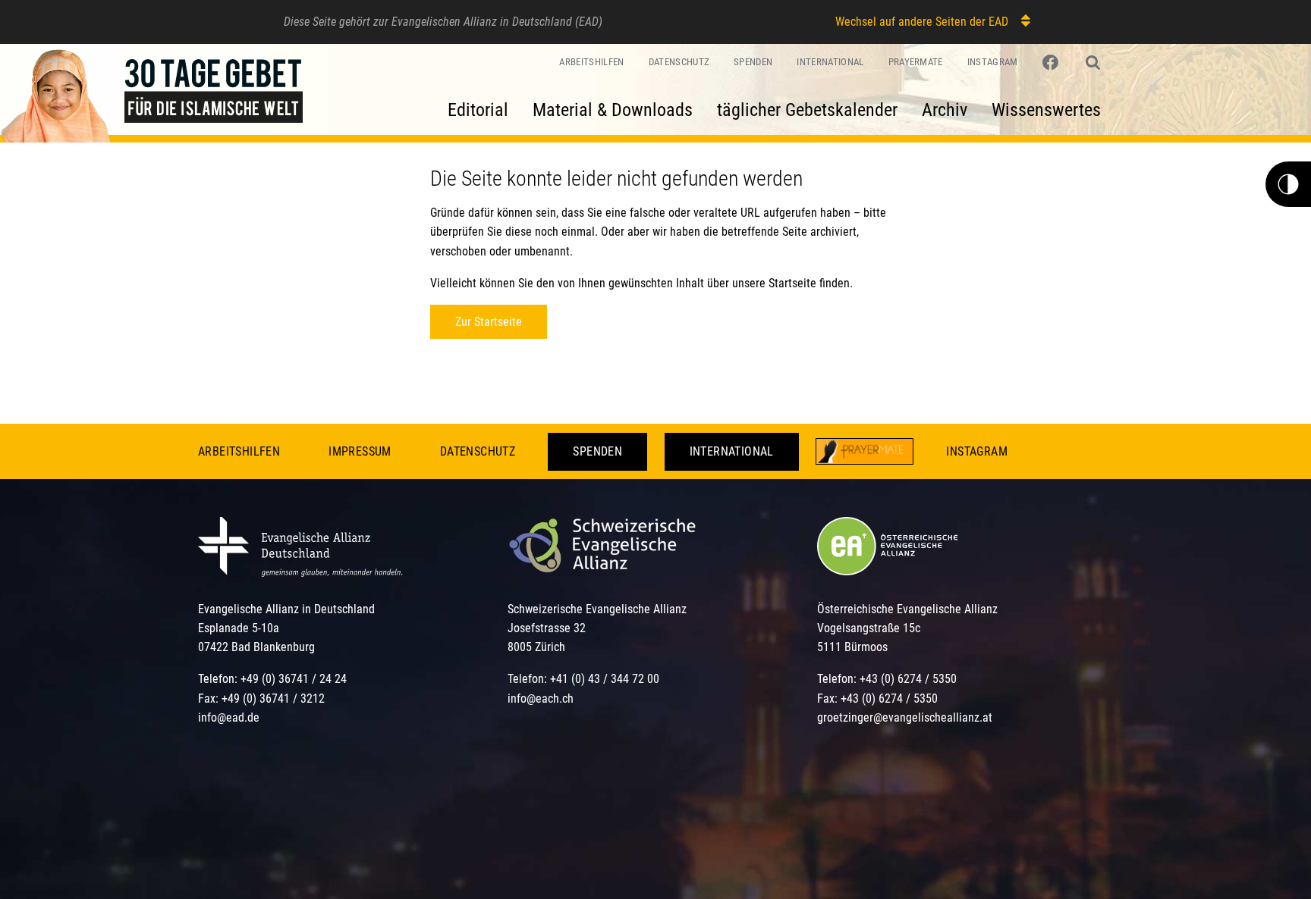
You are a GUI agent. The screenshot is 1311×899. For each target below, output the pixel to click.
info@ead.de (228, 717)
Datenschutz (679, 61)
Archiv (944, 110)
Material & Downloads (613, 110)
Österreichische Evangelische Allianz (907, 609)
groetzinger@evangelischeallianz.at (904, 717)
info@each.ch (541, 698)
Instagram (992, 61)
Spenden (753, 61)
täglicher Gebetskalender (807, 110)
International (830, 61)
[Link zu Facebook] (1052, 63)
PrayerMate (915, 61)
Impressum (360, 451)
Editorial (478, 110)
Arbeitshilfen (591, 61)
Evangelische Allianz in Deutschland (286, 609)
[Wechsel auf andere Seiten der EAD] (1018, 21)
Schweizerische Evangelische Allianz (597, 609)
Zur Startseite (488, 322)
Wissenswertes (1046, 110)
